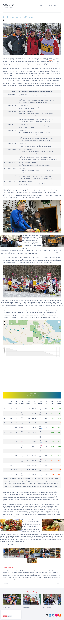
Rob (9, 312)
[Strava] (59, 615)
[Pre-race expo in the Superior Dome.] (26, 550)
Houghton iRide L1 (23, 105)
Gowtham (9, 4)
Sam (20, 511)
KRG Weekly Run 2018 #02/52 (26, 149)
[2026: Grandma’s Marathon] (12, 599)
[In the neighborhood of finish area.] (37, 555)
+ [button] (4, 321)
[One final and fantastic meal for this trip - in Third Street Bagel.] (53, 525)
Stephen (19, 312)
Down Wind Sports (17, 190)
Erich (57, 499)
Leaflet (33, 344)
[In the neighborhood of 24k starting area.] (32, 281)
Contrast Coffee (10, 534)
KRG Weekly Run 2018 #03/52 (26, 175)
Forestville (14, 314)
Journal (45, 5)
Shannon (13, 312)
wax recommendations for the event (42, 194)
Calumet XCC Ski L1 (24, 118)
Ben (18, 252)
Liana (13, 252)
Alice (24, 511)
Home (41, 5)
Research (56, 5)
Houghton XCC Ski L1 (24, 99)
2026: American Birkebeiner (48, 606)
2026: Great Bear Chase (27, 606)
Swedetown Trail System (53, 78)
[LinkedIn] (50, 615)
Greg (21, 80)
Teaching (50, 5)
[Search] (60, 5)
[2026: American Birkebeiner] (52, 599)
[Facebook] (53, 615)
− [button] (4, 323)
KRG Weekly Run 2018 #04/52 (26, 181)
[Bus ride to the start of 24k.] (11, 241)
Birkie (50, 59)
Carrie (24, 82)
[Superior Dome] (47, 555)
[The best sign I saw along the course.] (32, 555)
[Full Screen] (4, 324)
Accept (5, 616)
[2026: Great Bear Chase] (32, 599)
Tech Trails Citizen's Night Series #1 (27, 162)
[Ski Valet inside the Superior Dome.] (52, 555)
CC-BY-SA (54, 344)
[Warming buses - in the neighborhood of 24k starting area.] (53, 241)
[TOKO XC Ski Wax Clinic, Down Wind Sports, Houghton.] (32, 216)
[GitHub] (47, 615)
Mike (26, 190)
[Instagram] (56, 615)
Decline (9, 616)
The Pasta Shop (33, 528)
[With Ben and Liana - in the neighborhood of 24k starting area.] (32, 39)
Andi (17, 80)
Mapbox (60, 344)
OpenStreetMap (38, 344)
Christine (6, 312)
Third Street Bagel (26, 245)
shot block (14, 317)
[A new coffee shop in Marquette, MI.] (29, 560)
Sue (23, 192)
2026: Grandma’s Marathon (8, 606)
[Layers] (59, 322)
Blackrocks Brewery (32, 529)
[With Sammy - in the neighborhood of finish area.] (42, 555)
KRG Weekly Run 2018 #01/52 (26, 111)
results (27, 514)
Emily (49, 189)
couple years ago (32, 492)
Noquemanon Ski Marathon (9, 83)
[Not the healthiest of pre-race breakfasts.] (21, 550)
